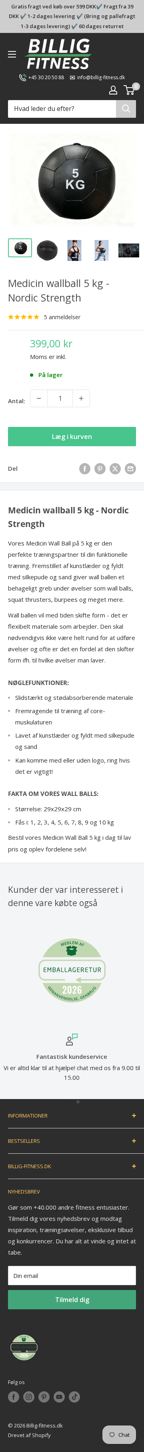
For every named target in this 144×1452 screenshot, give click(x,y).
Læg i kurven (72, 436)
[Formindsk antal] (38, 398)
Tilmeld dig (72, 1299)
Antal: (16, 401)
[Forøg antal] (81, 398)
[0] (129, 90)
